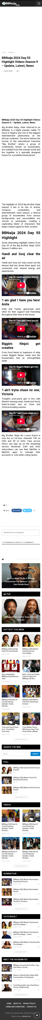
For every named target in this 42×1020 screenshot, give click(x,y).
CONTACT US (31, 1007)
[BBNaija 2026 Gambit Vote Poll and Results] (21, 611)
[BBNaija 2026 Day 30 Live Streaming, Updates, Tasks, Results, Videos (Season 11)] (31, 843)
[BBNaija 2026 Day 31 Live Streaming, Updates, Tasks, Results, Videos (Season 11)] (11, 843)
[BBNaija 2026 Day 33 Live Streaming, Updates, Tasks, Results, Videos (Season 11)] (31, 816)
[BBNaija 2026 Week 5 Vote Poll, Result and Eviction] (31, 691)
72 (39, 980)
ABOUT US (17, 1003)
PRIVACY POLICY (29, 1003)
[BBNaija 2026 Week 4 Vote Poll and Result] (7, 790)
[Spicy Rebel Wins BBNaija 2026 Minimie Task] (11, 666)
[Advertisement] (21, 28)
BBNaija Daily (26, 1016)
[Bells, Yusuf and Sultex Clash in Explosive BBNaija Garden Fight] (31, 666)
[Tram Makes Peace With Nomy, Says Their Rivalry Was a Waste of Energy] (31, 718)
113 (16, 782)
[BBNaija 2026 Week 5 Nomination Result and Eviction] (7, 882)
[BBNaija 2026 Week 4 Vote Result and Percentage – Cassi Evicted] (7, 935)
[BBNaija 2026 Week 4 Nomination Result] (7, 892)
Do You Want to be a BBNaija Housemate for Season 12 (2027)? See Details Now (21, 581)
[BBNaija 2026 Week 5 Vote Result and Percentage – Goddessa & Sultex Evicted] (31, 640)
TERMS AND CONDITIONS (15, 1007)
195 (16, 792)
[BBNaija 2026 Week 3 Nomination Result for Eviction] (7, 902)
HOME (9, 1003)
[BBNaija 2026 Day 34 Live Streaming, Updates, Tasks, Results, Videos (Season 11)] (11, 691)
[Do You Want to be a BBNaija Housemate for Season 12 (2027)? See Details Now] (21, 575)
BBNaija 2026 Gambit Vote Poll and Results (21, 618)
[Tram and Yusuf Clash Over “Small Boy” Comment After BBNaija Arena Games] (11, 718)
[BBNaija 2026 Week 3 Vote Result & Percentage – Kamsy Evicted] (7, 945)
